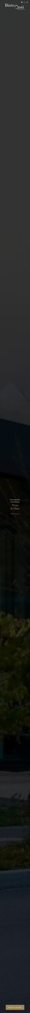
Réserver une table (15, 1007)
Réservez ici (15, 513)
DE (27, 2)
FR (24, 2)
